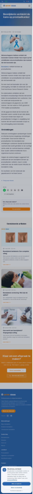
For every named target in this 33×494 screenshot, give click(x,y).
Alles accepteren (16, 483)
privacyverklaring (12, 480)
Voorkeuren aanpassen (15, 490)
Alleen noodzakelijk (16, 487)
